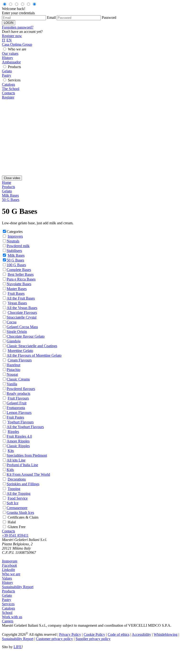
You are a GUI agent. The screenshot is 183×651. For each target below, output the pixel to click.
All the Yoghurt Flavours (25, 427)
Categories (15, 232)
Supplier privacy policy (93, 639)
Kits (11, 451)
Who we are (17, 49)
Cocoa (11, 322)
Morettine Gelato (20, 351)
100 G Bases (16, 265)
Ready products (18, 393)
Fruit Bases (16, 293)
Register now (12, 36)
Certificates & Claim (23, 517)
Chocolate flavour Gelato (26, 336)
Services (14, 80)
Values (7, 578)
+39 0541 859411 (15, 535)
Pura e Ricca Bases (21, 279)
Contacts (8, 93)
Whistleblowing (166, 634)
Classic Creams (18, 379)
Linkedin (8, 570)
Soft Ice (12, 503)
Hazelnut (13, 365)
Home (6, 182)
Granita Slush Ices (20, 513)
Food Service (18, 498)
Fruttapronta (16, 408)
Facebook (9, 565)
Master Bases (17, 289)
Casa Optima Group (17, 44)
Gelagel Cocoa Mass (22, 327)
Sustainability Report (17, 587)
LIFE (18, 647)
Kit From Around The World (28, 474)
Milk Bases (10, 195)
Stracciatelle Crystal (21, 317)
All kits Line (16, 460)
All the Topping (18, 493)
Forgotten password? (17, 27)
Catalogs (8, 84)
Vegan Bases (17, 303)
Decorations (17, 479)
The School (10, 89)
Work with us (12, 617)
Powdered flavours (21, 389)
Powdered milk (18, 246)
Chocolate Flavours (22, 312)
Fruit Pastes (15, 417)
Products (14, 67)
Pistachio (13, 370)
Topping (14, 489)
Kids (10, 470)
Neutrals (13, 241)
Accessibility (141, 634)
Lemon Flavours (19, 413)
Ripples (13, 432)
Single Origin (17, 332)
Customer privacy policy (54, 639)
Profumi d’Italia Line (22, 465)
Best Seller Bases (21, 274)
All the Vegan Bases (22, 308)
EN (9, 40)
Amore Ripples (18, 441)
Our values (10, 53)
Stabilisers (14, 251)
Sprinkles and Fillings (23, 484)
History (7, 58)
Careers (7, 621)
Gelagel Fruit (16, 403)
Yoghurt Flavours (20, 422)
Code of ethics (118, 634)
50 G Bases (10, 200)
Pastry (6, 75)
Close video (12, 178)
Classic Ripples (18, 446)
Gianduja (13, 341)
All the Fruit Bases (21, 298)
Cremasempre (17, 508)
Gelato (7, 71)
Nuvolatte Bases (19, 284)
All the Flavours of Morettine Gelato (34, 355)
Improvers (15, 236)
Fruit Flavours (18, 398)
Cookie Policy (94, 634)
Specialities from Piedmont (27, 455)
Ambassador (11, 62)
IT (3, 40)
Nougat (12, 374)
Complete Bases (19, 270)
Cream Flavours (20, 360)
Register (8, 97)
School (7, 613)
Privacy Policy (70, 634)
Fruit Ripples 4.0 (19, 436)
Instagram (9, 561)
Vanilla (12, 384)
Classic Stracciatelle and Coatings (32, 346)
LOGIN (8, 23)
